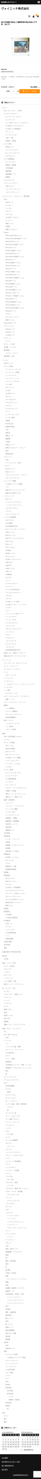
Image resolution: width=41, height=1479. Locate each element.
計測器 (7, 442)
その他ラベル (10, 393)
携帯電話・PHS (9, 356)
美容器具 (8, 827)
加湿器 (7, 842)
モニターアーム (10, 644)
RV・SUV (10, 1179)
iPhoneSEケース (11, 287)
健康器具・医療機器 (12, 821)
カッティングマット (14, 1297)
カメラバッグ (10, 120)
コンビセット (10, 1125)
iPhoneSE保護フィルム (13, 290)
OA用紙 (8, 550)
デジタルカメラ (9, 180)
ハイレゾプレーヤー (12, 761)
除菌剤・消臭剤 (14, 1400)
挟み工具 (7, 1018)
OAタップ (8, 923)
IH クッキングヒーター (13, 773)
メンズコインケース (12, 723)
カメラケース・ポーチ (13, 117)
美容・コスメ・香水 (9, 963)
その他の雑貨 (10, 1369)
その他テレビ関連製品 (13, 887)
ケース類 (8, 384)
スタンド (8, 211)
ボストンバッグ (10, 675)
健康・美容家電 (9, 800)
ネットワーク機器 (10, 481)
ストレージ (7, 457)
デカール (8, 1143)
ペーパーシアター (13, 1215)
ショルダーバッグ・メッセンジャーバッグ (20, 684)
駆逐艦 (7, 1339)
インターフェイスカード (13, 502)
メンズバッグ (8, 681)
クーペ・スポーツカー (13, 1116)
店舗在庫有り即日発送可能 (11, 952)
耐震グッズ (9, 436)
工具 (7, 429)
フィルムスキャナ (11, 623)
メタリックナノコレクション (17, 1228)
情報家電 (7, 854)
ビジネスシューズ (11, 693)
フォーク (10, 1107)
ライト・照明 (10, 1059)
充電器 (7, 226)
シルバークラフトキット (15, 1300)
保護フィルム (10, 320)
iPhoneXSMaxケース (12, 305)
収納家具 (8, 1062)
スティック (11, 1146)
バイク (7, 1164)
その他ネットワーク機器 (13, 484)
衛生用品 (10, 1394)
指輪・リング (10, 699)
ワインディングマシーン (13, 714)
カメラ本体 (7, 144)
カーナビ (8, 884)
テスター (8, 405)
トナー (7, 611)
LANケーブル (10, 532)
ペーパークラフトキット (15, 1303)
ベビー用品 (9, 1372)
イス (7, 1044)
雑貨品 (7, 1406)
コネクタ (8, 595)
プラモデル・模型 (11, 1182)
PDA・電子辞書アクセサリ (13, 736)
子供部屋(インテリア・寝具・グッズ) (18, 1065)
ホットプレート (10, 785)
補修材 (6, 1021)
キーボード (9, 205)
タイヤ (7, 1137)
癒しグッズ (9, 1318)
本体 (7, 1345)
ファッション (6, 660)
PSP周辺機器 (10, 1086)
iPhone (6, 232)
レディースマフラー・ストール (14, 702)
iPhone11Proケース (12, 241)
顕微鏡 (7, 177)
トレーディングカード (13, 1152)
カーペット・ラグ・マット (14, 1050)
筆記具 (4, 956)
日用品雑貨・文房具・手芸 (14, 1294)
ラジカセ (8, 767)
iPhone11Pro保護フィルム (14, 244)
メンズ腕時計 (10, 708)
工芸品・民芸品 (10, 1273)
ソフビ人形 (9, 1134)
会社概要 (5, 1458)
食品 (3, 1413)
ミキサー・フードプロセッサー (16, 788)
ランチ (7, 1375)
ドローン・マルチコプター (14, 1155)
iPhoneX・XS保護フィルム (14, 296)
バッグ (6, 672)
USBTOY (8, 565)
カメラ (4, 108)
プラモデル (9, 1176)
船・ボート (9, 1324)
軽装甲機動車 (10, 1330)
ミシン (7, 936)
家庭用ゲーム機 (10, 866)
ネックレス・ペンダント (12, 669)
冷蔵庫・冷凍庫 (10, 791)
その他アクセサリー (12, 217)
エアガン (8, 1089)
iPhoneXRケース (11, 299)
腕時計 (6, 705)
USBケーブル (10, 568)
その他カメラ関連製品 (13, 129)
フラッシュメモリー (11, 183)
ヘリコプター (10, 1203)
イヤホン (8, 314)
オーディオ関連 (9, 742)
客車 (7, 1264)
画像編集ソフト (10, 174)
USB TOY (8, 562)
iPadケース (9, 202)
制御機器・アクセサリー (13, 1252)
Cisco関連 (8, 523)
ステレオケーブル (13, 1194)
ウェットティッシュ (12, 378)
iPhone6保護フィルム (12, 262)
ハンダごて (7, 1003)
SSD (7, 460)
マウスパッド (10, 638)
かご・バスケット (11, 1101)
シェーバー (9, 803)
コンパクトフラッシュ (13, 189)
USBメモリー (10, 186)
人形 (7, 1246)
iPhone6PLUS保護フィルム (14, 256)
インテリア (7, 1040)
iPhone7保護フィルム (12, 272)
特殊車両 (8, 1315)
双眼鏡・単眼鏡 (10, 165)
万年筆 (6, 959)
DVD (7, 1037)
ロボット (8, 1243)
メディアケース (10, 641)
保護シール (9, 223)
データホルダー (10, 399)
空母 (7, 1321)
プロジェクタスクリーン (13, 629)
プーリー (8, 1173)
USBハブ (8, 571)
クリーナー (9, 586)
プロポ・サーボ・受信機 (13, 1191)
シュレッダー (10, 930)
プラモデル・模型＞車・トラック (16, 1188)
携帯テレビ (9, 905)
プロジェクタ (10, 626)
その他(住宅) (9, 1053)
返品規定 (5, 1469)
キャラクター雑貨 (11, 1354)
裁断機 (7, 439)
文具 (7, 1381)
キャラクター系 (10, 1113)
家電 (3, 733)
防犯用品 (8, 1403)
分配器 (7, 420)
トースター (9, 782)
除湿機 (7, 848)
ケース (7, 341)
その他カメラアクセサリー (14, 126)
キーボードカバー (11, 583)
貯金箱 (7, 1384)
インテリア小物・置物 (13, 1047)
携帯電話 (7, 350)
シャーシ (10, 1237)
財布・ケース (8, 720)
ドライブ (7, 466)
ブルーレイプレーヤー (13, 896)
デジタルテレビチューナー (14, 890)
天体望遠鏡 (9, 168)
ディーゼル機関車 (11, 1140)
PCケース (8, 499)
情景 (7, 1276)
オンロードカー (10, 1098)
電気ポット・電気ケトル (13, 797)
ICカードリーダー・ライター (15, 529)
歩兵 (7, 1306)
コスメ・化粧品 (9, 966)
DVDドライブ (8, 363)
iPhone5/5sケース (10, 323)
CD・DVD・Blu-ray (10, 1034)
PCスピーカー (10, 556)
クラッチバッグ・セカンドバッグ (15, 663)
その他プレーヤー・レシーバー (16, 605)
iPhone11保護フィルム (13, 250)
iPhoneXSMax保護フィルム (14, 308)
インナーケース (10, 375)
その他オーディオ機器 (13, 758)
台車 (5, 1012)
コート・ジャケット (11, 666)
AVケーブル (9, 745)
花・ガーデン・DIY (8, 988)
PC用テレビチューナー (13, 559)
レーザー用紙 (10, 417)
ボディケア (7, 975)
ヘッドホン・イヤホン (13, 764)
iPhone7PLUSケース (12, 265)
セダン (7, 1131)
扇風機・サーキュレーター (14, 845)
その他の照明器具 (11, 917)
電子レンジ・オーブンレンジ (15, 794)
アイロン (8, 926)
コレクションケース (12, 1122)
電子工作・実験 (10, 1333)
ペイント (8, 1197)
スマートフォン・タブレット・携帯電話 (16, 196)
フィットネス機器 (11, 809)
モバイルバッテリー (12, 317)
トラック (8, 1149)
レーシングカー (10, 1234)
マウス (7, 635)
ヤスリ (6, 1006)
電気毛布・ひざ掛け (12, 851)
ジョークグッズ (10, 1366)
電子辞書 (7, 945)
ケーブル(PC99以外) (12, 589)
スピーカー (9, 214)
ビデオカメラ (10, 156)
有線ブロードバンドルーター (15, 490)
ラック (7, 411)
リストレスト (10, 647)
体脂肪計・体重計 (11, 818)
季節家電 (7, 836)
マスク (11, 1397)
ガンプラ (10, 1185)
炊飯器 (6, 908)
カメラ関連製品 (9, 159)
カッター (7, 991)
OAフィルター (10, 547)
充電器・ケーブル (10, 347)
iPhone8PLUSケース (12, 275)
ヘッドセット (10, 632)
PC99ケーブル (10, 553)
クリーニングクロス (12, 381)
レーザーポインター (12, 414)
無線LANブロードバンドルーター (15, 656)
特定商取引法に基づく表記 (11, 1462)
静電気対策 (9, 454)
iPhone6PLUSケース (12, 253)
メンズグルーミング (12, 815)
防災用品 (8, 1387)
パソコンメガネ (10, 620)
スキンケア (7, 969)
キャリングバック (11, 1360)
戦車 (7, 1285)
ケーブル (8, 208)
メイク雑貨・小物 (10, 981)
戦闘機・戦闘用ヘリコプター (15, 1288)
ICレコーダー (10, 860)
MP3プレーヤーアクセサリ (14, 538)
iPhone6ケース (10, 259)
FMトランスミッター (12, 755)
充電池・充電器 (10, 141)
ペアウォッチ (8, 678)
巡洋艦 (7, 1270)
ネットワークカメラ (12, 153)
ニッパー (7, 1000)
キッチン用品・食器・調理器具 (16, 1104)
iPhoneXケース (10, 311)
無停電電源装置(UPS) (12, 650)
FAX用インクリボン (12, 857)
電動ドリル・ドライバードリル (14, 1024)
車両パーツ (9, 1327)
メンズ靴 (7, 690)
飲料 (5, 1422)
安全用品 (10, 1390)
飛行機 (7, 1336)
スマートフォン (9, 326)
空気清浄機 (7, 942)
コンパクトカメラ (11, 150)
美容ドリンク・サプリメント (14, 984)
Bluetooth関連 (10, 748)
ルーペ (7, 1378)
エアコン (7, 739)
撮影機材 (8, 171)
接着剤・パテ (10, 1291)
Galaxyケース (10, 329)
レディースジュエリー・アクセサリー (17, 696)
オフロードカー (10, 1095)
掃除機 (6, 872)
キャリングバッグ (10, 1077)
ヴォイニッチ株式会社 (15, 8)
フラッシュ (9, 132)
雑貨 (5, 1351)
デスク (7, 1056)
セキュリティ (10, 387)
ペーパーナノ (11, 1219)
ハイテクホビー (10, 1167)
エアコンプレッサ (13, 1200)
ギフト (6, 1416)
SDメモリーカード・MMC (13, 111)
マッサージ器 (10, 812)
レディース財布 (10, 729)
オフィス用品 (8, 366)
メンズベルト (8, 687)
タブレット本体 (9, 344)
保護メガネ (7, 1009)
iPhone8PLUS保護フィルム (14, 278)
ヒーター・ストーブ (12, 839)
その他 (7, 390)
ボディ (7, 1209)
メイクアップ (8, 978)
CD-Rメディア (10, 469)
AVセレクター (10, 878)
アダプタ (8, 577)
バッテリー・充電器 (12, 1170)
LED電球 (8, 914)
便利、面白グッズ (11, 1249)
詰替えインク (10, 445)
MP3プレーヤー (10, 535)
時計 (7, 1071)
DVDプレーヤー (10, 881)
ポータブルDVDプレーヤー (14, 899)
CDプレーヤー (10, 751)
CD (5, 1031)
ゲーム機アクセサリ (12, 1119)
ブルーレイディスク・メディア (16, 475)
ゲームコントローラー (11, 1080)
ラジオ (7, 863)
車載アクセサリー (11, 229)
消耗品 (7, 433)
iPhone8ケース (10, 281)
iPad (5, 199)
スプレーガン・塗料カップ (13, 994)
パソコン (5, 360)
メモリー (8, 511)
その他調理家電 (10, 779)
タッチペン (9, 220)
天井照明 (7, 833)
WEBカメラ (9, 147)
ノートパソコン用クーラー (14, 614)
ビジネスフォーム (11, 408)
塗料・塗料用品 (10, 1261)
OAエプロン (9, 541)
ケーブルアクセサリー (13, 592)
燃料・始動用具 (10, 1312)
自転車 (6, 1342)
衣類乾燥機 (9, 939)
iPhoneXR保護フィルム (13, 302)
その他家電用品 (10, 933)
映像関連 (7, 875)
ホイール (8, 1206)
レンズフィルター (11, 135)
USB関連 (8, 574)
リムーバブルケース (12, 514)
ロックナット (10, 1240)
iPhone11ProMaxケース (13, 235)
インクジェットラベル (13, 369)
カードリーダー (10, 162)
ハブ (7, 487)
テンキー (8, 608)
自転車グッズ (10, 1348)
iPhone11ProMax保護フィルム (15, 238)
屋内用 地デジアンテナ (13, 902)
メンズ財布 (9, 726)
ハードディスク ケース (13, 505)
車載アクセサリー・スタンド (15, 448)
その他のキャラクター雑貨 (16, 1357)
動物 (7, 1255)
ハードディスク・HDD (13, 463)
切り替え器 (9, 423)
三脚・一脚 (9, 138)
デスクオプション (11, 402)
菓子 (5, 1419)
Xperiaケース (10, 332)
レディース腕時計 (11, 711)
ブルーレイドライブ (12, 478)
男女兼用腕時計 (10, 717)
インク (7, 580)
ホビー (6, 1083)
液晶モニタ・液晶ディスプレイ (14, 653)
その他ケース (10, 335)
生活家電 (7, 920)
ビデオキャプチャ (11, 508)
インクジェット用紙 (12, 372)
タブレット (7, 338)
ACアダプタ (9, 520)
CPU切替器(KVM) (11, 526)
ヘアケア (7, 972)
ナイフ (7, 1158)
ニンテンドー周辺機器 (13, 1161)
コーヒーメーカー (11, 776)
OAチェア (8, 544)
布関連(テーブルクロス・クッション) (18, 1068)
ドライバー (7, 997)
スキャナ (8, 598)
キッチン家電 (8, 770)
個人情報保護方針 (8, 1466)
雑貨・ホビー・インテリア (11, 1028)
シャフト (8, 1128)
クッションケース (11, 1363)
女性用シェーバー (11, 824)
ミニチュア (9, 1212)
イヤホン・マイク (11, 353)
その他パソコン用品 (12, 601)
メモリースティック (12, 192)
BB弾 (9, 1092)
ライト (7, 1231)
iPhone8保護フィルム (12, 284)
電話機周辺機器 (10, 869)
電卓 (7, 451)
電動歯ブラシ (10, 830)
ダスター (8, 396)
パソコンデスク (10, 617)
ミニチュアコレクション (15, 1222)
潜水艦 (7, 1309)
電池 (5, 948)
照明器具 (7, 911)
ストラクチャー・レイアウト (17, 1279)
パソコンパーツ (9, 496)
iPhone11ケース (11, 247)
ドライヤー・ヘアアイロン (14, 806)
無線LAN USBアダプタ (13, 493)
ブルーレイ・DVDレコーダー (15, 893)
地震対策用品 (10, 426)
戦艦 (7, 1282)
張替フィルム (8, 1015)
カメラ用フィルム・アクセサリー (16, 123)
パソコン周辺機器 (10, 517)
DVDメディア (10, 472)
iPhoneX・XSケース (12, 293)
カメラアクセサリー (11, 114)
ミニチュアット (12, 1225)
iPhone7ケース (10, 269)
